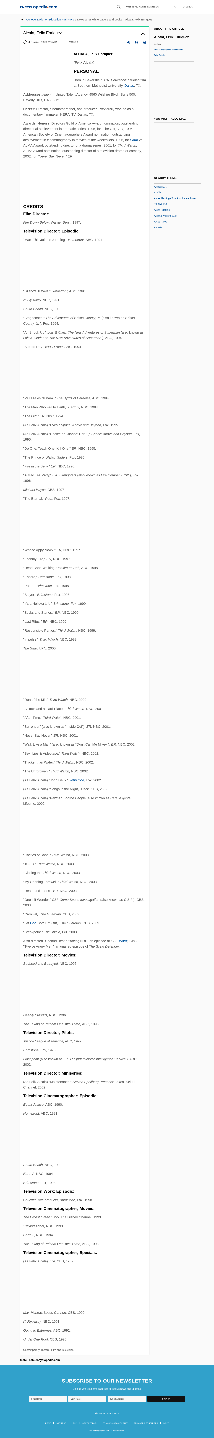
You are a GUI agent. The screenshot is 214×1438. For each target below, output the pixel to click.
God (33, 923)
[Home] (38, 7)
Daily (166, 1423)
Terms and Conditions (146, 1423)
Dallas (129, 85)
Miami (123, 941)
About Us (61, 1423)
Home (48, 1423)
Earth (134, 140)
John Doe (76, 780)
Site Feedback (89, 1423)
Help (74, 1423)
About (168, 50)
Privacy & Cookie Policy (115, 1423)
